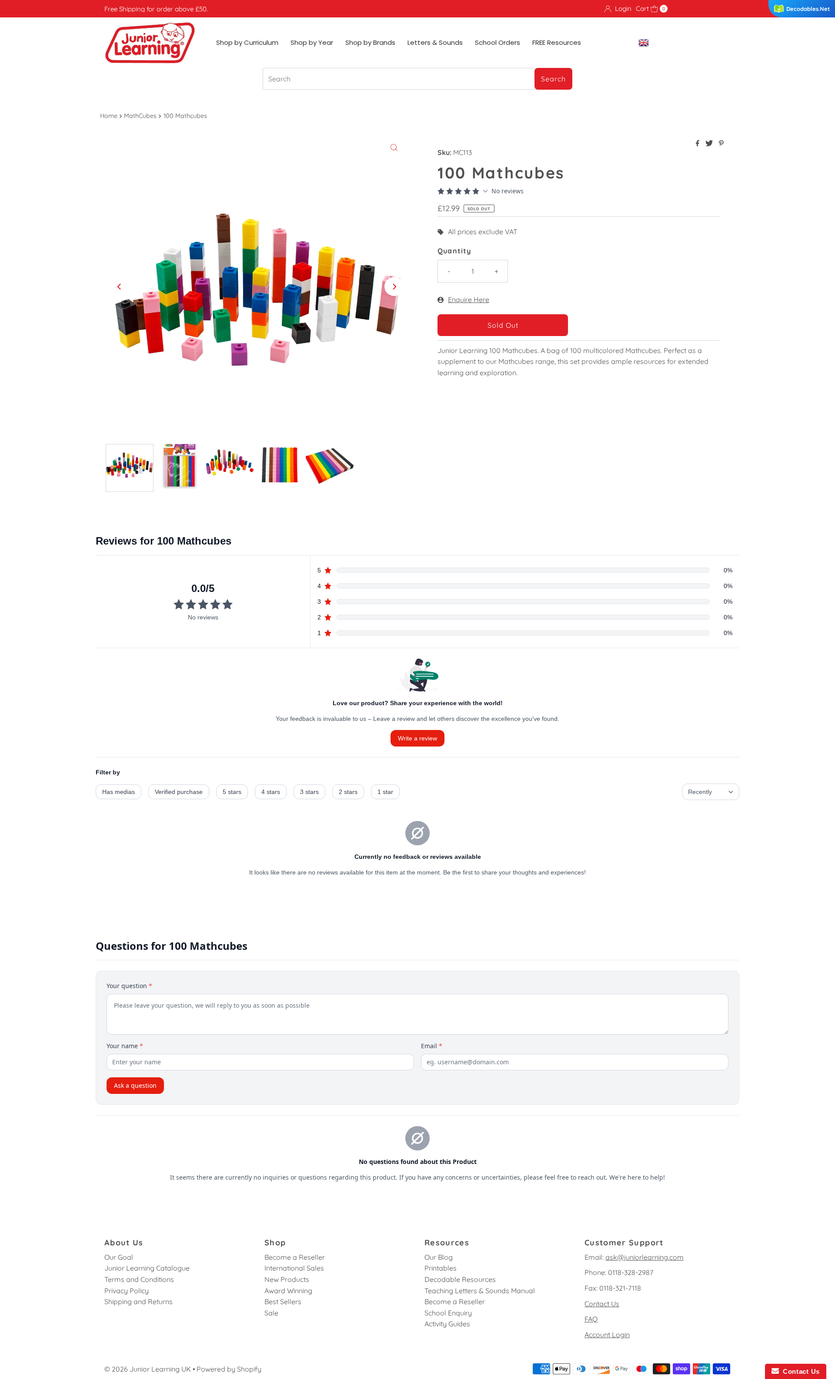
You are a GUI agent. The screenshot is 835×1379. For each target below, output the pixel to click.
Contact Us (601, 1303)
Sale (271, 1312)
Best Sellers (282, 1301)
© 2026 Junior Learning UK (147, 1369)
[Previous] (119, 286)
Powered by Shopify (229, 1369)
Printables (440, 1268)
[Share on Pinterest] (721, 143)
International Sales (294, 1268)
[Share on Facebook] (698, 143)
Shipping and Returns (138, 1301)
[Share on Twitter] (710, 143)
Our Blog (438, 1257)
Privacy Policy (126, 1290)
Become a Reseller (294, 1257)
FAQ (591, 1319)
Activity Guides (447, 1323)
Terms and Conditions (139, 1279)
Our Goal (118, 1257)
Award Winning (288, 1290)
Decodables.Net (808, 8)
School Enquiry (448, 1312)
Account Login (607, 1334)
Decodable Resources (460, 1279)
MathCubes (140, 116)
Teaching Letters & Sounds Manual (479, 1290)
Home (108, 116)
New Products (286, 1279)
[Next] (394, 286)
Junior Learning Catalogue (147, 1268)
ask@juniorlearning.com (644, 1257)
